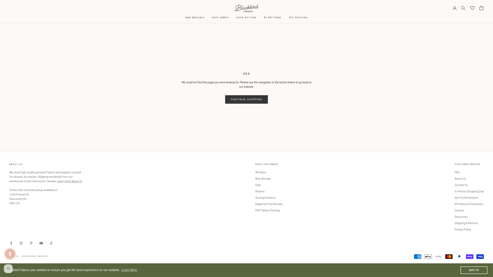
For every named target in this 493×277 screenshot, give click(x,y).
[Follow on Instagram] (21, 243)
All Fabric (260, 172)
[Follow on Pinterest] (31, 243)
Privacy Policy (463, 229)
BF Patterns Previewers (469, 204)
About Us (460, 178)
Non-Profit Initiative (466, 197)
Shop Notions (246, 17)
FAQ (457, 172)
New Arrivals (194, 17)
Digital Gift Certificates (269, 204)
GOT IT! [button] (474, 270)
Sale (258, 185)
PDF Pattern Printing (267, 210)
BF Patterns (272, 17)
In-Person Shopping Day (469, 191)
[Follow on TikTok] (51, 243)
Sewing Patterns (265, 197)
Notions (260, 191)
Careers (459, 210)
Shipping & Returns (466, 223)
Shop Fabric (220, 17)
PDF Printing (298, 17)
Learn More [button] (129, 270)
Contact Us (461, 185)
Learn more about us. (70, 181)
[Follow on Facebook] (11, 243)
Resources (461, 216)
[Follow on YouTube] (41, 243)
